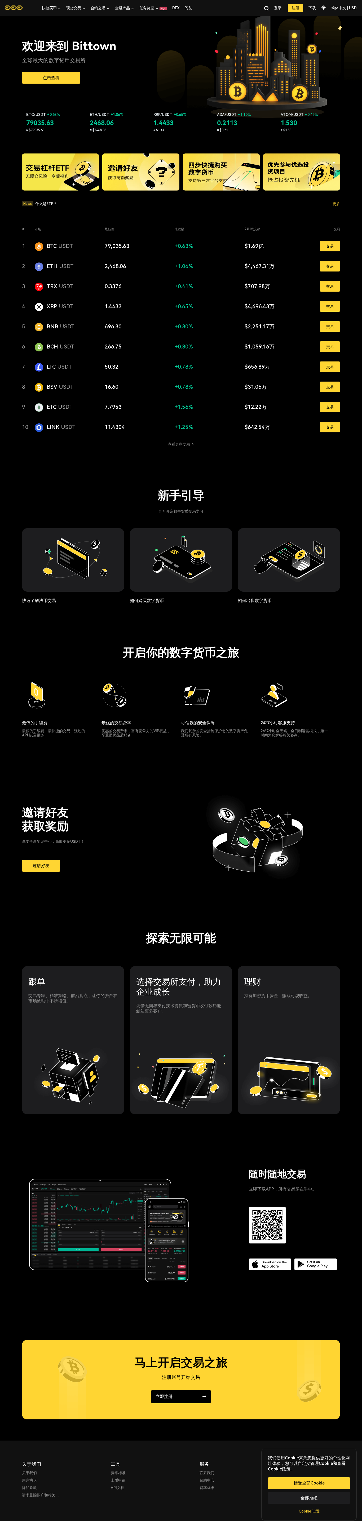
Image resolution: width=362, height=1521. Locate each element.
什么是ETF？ (46, 204)
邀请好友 (41, 865)
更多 (336, 204)
